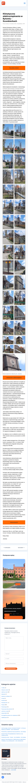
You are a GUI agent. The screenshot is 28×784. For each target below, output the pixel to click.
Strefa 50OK (4, 713)
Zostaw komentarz (10, 582)
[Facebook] (3, 777)
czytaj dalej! (13, 769)
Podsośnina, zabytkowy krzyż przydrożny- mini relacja (13, 731)
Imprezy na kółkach (5, 696)
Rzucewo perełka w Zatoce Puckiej (14, 580)
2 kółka (3, 687)
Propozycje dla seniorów (6, 709)
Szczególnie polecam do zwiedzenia (9, 715)
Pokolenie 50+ (4, 702)
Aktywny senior (4, 690)
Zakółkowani (4, 717)
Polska (2, 704)
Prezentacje (4, 706)
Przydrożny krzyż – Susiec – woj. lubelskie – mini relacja (13, 737)
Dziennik (3, 694)
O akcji (2, 698)
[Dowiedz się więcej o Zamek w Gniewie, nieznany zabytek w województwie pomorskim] (14, 604)
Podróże (3, 700)
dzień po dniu (4, 692)
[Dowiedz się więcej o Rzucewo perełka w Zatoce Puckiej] (14, 573)
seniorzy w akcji (4, 711)
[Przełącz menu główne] (24, 3)
